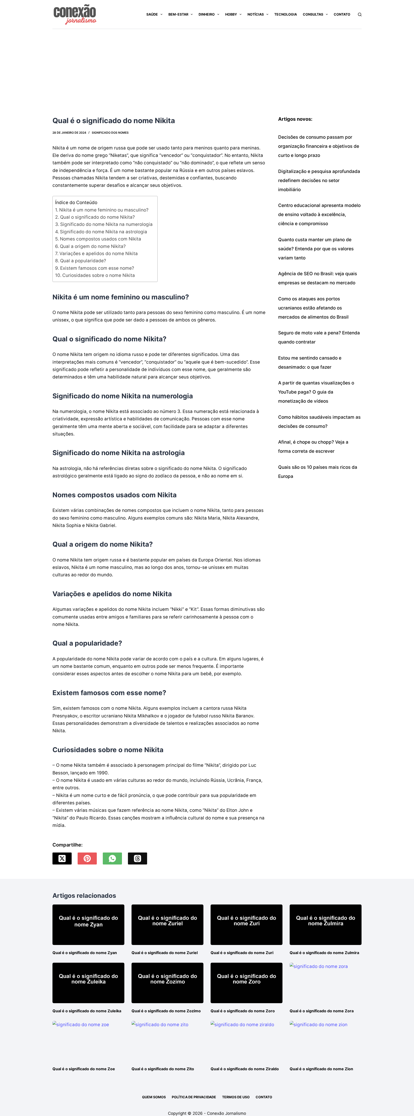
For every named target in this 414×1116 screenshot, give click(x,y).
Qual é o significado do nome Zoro (243, 1010)
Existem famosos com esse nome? (97, 268)
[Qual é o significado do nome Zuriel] (167, 924)
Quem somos (154, 1097)
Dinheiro (207, 14)
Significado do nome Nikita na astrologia (103, 232)
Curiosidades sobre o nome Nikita (98, 275)
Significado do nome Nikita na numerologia (106, 224)
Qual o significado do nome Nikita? (97, 217)
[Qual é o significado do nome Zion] (326, 1041)
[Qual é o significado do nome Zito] (167, 1041)
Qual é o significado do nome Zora (322, 1010)
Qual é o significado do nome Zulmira (324, 952)
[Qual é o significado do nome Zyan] (88, 924)
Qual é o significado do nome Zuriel (165, 952)
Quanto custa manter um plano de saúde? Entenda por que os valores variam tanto (316, 249)
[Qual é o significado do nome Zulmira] (326, 924)
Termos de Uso (236, 1097)
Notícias (255, 14)
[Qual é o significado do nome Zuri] (246, 924)
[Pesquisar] (360, 14)
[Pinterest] (87, 858)
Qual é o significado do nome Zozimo (166, 1010)
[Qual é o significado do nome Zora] (326, 983)
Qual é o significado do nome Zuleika (86, 1010)
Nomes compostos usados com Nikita (100, 239)
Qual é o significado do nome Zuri (242, 952)
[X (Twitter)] (62, 858)
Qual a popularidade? (83, 260)
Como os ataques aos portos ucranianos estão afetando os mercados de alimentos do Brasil (313, 308)
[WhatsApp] (112, 858)
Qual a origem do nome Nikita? (93, 246)
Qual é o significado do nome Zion (321, 1068)
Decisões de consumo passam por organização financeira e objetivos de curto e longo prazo (318, 146)
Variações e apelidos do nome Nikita (98, 253)
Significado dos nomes (110, 132)
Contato (342, 14)
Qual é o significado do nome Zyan (84, 952)
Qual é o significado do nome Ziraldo (245, 1068)
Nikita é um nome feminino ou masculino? (104, 210)
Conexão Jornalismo (226, 1113)
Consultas (313, 14)
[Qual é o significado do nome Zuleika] (88, 983)
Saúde (152, 14)
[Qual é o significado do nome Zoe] (88, 1041)
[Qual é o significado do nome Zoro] (246, 983)
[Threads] (137, 858)
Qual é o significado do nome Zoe (83, 1068)
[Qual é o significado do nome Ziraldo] (246, 1041)
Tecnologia (285, 14)
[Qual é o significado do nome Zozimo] (167, 983)
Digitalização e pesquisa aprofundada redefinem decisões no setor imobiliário (319, 180)
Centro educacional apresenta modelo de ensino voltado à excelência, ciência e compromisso (319, 214)
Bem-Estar (178, 14)
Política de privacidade (194, 1097)
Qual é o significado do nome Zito (163, 1068)
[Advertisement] (207, 64)
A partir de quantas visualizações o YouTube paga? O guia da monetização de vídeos (316, 392)
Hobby (231, 14)
